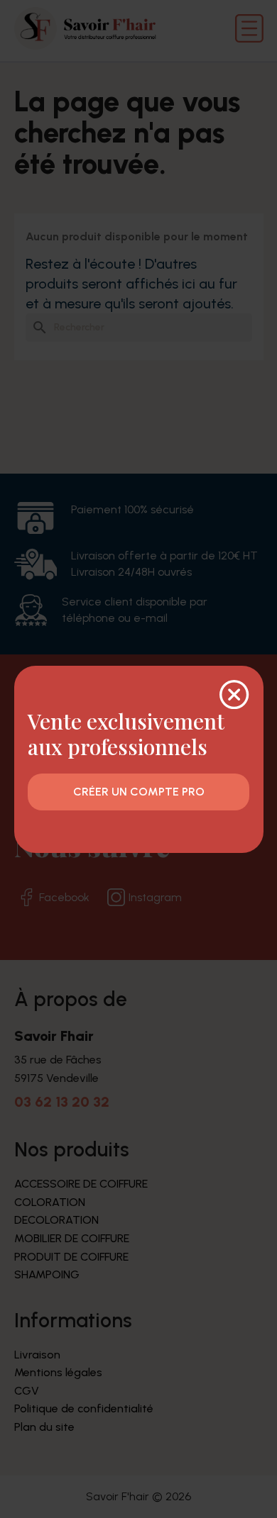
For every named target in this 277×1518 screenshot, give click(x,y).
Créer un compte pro (139, 791)
